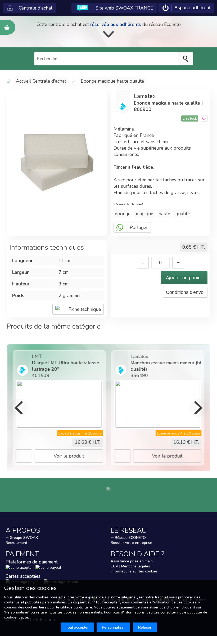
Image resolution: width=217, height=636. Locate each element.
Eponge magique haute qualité (112, 81)
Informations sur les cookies (134, 571)
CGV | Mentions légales (130, 566)
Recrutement (16, 542)
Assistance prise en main (132, 561)
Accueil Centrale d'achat (41, 81)
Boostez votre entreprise (131, 542)
